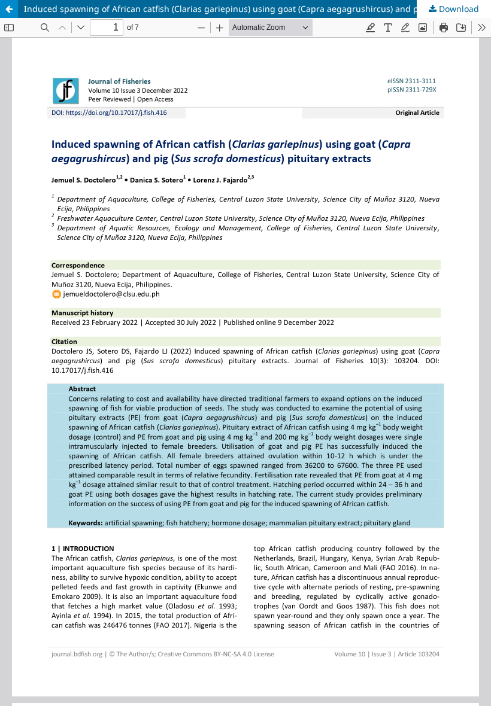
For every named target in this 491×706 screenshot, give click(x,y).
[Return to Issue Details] (9, 9)
